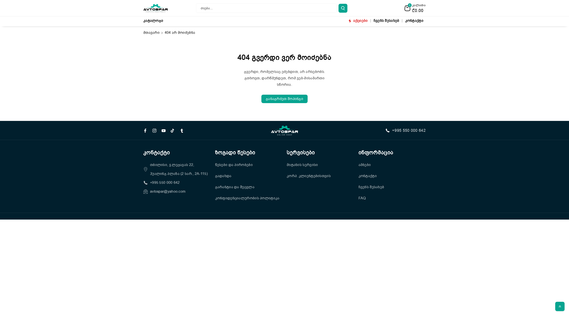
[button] (415, 8)
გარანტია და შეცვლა (234, 187)
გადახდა (223, 176)
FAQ (362, 198)
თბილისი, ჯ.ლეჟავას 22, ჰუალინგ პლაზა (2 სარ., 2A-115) (179, 169)
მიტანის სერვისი (302, 164)
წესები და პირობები (234, 164)
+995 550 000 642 (409, 130)
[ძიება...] (343, 8)
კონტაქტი (368, 176)
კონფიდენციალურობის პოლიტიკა (247, 198)
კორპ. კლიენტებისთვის (309, 176)
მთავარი (151, 32)
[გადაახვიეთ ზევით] (560, 306)
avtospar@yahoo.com (167, 191)
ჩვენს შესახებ (371, 187)
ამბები (365, 164)
